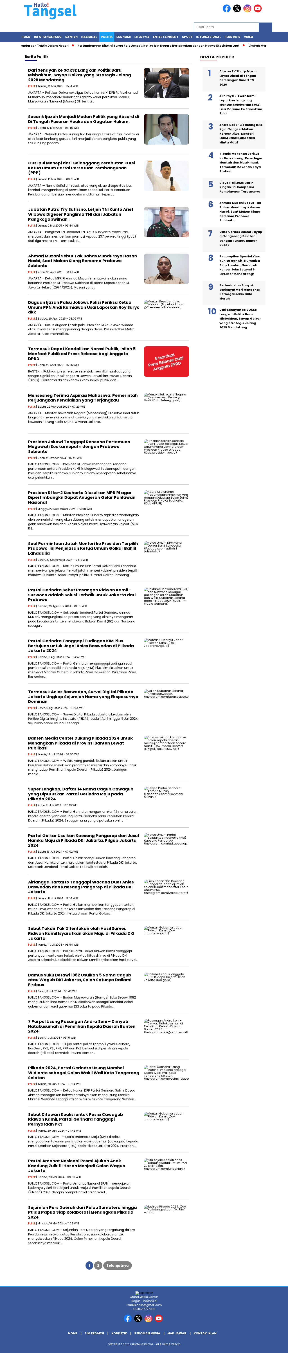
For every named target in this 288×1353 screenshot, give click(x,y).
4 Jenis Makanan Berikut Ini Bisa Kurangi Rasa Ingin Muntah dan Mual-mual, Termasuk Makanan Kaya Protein (240, 162)
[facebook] (227, 11)
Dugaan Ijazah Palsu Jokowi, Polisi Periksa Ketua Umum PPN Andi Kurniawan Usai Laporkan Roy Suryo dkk (84, 307)
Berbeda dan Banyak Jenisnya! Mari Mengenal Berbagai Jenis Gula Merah (239, 292)
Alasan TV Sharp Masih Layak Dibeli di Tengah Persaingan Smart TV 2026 (237, 78)
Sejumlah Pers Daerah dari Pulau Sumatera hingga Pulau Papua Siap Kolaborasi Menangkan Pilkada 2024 (82, 1212)
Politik (107, 37)
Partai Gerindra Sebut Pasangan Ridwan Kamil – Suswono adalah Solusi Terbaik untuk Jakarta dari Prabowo (82, 594)
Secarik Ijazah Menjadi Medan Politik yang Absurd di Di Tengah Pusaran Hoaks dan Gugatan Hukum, (83, 119)
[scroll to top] (276, 1346)
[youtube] (258, 11)
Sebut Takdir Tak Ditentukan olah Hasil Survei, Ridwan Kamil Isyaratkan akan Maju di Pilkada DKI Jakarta (81, 933)
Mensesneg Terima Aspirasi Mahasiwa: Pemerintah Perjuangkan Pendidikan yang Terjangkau (83, 398)
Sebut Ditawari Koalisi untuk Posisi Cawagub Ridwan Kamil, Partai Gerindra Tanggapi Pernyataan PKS (75, 1119)
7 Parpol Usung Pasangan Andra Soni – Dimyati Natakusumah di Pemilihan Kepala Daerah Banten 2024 (81, 1026)
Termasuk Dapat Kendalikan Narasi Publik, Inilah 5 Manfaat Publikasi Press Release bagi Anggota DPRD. (82, 353)
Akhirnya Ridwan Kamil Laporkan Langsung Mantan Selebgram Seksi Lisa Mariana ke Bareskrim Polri (240, 105)
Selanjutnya (117, 1265)
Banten (71, 37)
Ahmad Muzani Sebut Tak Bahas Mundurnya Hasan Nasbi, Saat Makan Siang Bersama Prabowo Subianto (82, 260)
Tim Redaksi (94, 1333)
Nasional (89, 37)
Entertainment (165, 37)
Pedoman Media (147, 1333)
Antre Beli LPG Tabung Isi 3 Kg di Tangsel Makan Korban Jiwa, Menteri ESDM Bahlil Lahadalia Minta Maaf (240, 134)
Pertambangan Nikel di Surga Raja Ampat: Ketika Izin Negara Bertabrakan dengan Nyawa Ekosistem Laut (139, 46)
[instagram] (248, 11)
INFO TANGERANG (48, 37)
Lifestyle (141, 37)
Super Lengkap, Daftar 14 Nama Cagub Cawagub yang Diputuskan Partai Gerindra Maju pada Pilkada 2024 (80, 793)
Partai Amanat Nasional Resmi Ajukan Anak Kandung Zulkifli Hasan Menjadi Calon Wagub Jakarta (76, 1165)
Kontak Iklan (205, 1333)
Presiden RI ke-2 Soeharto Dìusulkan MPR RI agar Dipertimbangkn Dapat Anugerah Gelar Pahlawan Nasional (81, 497)
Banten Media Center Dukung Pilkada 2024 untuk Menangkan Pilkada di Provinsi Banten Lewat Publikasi (80, 743)
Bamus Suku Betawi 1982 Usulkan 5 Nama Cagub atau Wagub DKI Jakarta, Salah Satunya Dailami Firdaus (79, 980)
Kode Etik (119, 1333)
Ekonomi (123, 37)
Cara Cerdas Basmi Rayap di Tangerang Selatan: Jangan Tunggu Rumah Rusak (240, 238)
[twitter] (238, 11)
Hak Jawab (177, 1333)
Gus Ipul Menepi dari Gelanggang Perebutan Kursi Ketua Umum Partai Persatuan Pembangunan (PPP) (81, 167)
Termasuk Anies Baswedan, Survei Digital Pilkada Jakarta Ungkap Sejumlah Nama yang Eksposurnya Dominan (83, 696)
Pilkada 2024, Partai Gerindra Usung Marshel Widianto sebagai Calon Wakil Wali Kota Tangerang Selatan (83, 1072)
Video (248, 37)
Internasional (208, 37)
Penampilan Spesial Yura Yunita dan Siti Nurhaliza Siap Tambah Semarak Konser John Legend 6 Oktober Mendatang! (239, 265)
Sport (187, 37)
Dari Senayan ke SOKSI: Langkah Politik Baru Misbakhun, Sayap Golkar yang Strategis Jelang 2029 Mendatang (79, 75)
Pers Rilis (232, 37)
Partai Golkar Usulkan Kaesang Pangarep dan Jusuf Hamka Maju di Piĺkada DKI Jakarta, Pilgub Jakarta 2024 (84, 840)
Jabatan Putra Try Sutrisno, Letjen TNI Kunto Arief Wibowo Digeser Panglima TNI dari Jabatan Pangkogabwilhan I (80, 214)
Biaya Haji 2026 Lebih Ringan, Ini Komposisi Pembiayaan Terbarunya (239, 187)
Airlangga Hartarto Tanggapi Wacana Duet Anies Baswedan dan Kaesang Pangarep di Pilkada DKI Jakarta (81, 886)
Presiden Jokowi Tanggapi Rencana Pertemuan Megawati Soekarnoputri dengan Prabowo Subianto (79, 446)
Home (25, 37)
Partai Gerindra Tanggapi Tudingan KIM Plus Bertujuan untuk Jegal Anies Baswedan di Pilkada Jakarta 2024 (81, 645)
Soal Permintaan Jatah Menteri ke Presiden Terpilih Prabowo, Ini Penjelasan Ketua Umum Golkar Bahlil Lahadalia (83, 548)
